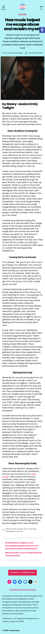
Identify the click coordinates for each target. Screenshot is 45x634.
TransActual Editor (15, 53)
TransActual (14, 630)
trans (26, 529)
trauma (19, 531)
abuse (7, 529)
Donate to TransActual (23, 572)
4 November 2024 (35, 53)
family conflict (17, 529)
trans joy (32, 529)
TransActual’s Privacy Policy (22, 589)
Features (22, 14)
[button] (42, 30)
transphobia (10, 531)
